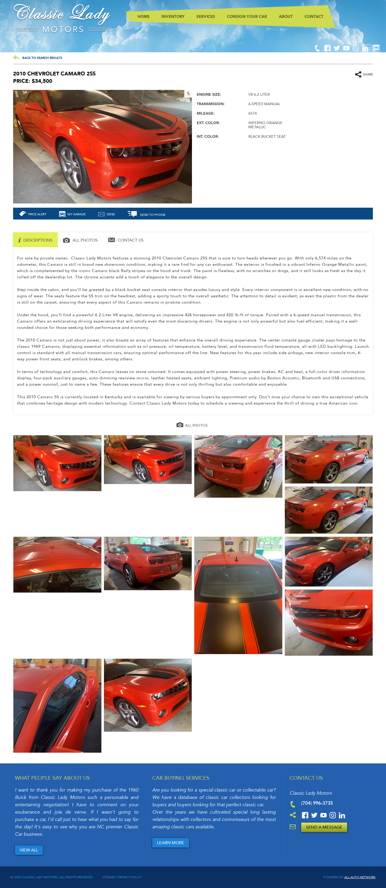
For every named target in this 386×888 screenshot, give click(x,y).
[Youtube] (347, 50)
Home (144, 16)
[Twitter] (337, 50)
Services (205, 16)
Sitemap (108, 877)
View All (29, 850)
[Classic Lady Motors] (63, 32)
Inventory (173, 16)
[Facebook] (328, 50)
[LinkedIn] (365, 50)
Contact (314, 16)
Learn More (170, 843)
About (286, 16)
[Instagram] (356, 50)
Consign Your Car (247, 16)
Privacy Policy (130, 877)
